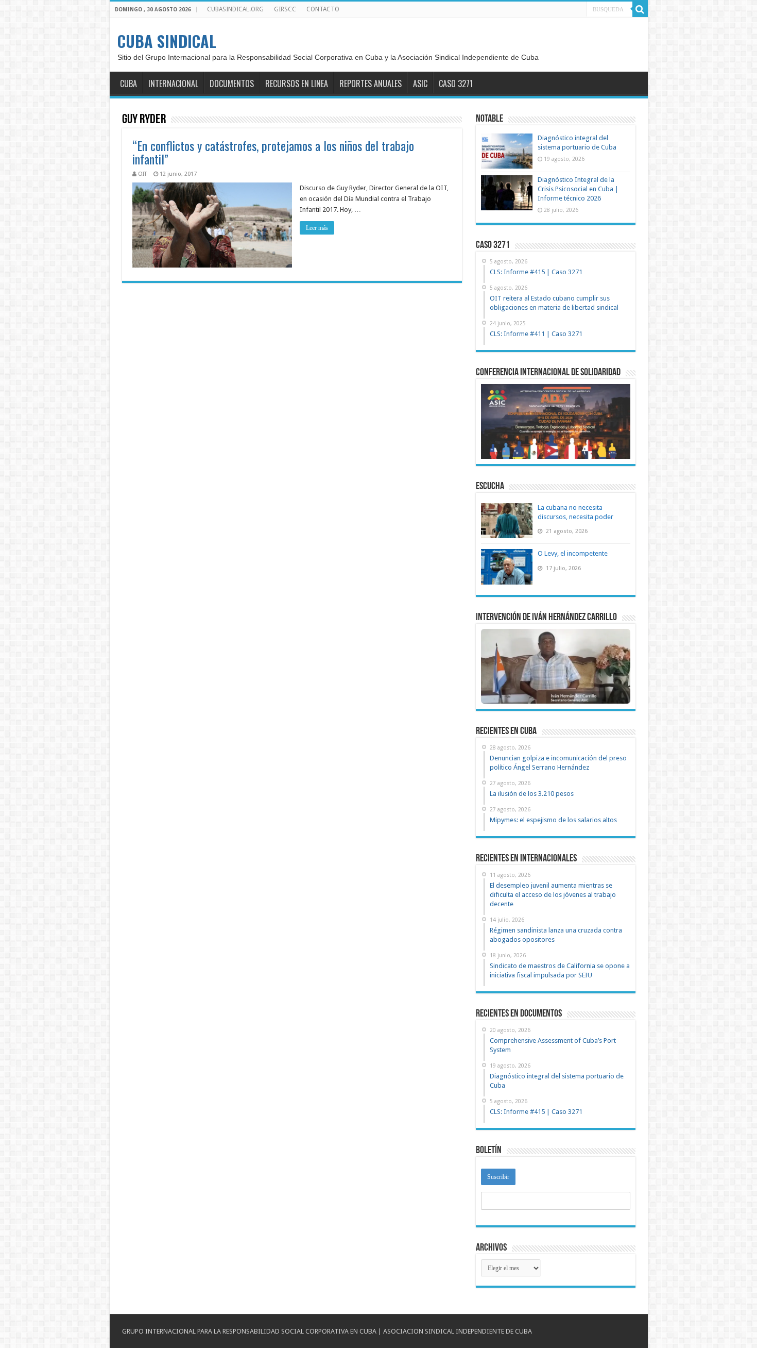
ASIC (420, 83)
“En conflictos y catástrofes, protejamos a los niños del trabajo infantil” (273, 152)
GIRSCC (285, 9)
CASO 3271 (456, 83)
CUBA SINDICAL (166, 41)
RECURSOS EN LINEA (296, 83)
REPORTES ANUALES (370, 83)
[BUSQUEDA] (640, 9)
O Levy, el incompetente (573, 553)
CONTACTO (322, 9)
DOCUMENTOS (232, 83)
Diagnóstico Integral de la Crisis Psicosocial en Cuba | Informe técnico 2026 (578, 189)
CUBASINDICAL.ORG (235, 9)
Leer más (317, 227)
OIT (142, 174)
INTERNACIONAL (173, 83)
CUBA (128, 83)
